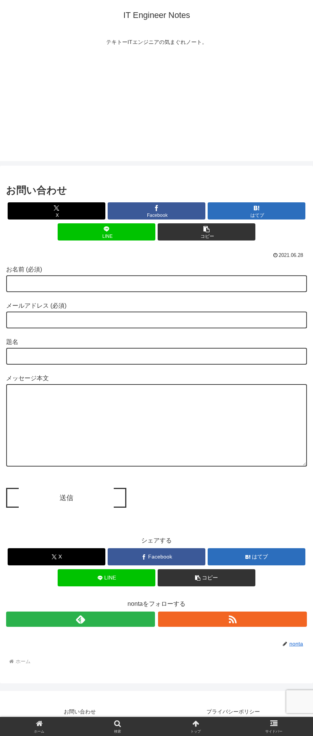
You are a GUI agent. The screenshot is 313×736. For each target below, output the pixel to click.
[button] (206, 231)
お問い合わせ (80, 712)
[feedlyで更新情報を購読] (80, 619)
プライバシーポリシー (233, 712)
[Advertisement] (156, 107)
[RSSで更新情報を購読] (232, 619)
